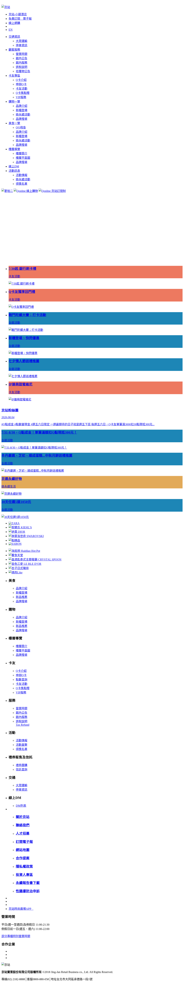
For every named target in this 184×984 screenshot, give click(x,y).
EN (11, 29)
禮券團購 (21, 765)
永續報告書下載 (28, 883)
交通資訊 (14, 36)
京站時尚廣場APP (21, 908)
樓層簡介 (21, 153)
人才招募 (22, 833)
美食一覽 (14, 123)
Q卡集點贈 (22, 92)
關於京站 (22, 817)
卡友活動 (21, 88)
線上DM (14, 166)
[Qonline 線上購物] (26, 190)
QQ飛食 (21, 127)
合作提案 (22, 858)
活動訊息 (14, 170)
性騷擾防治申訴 (28, 891)
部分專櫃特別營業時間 (15, 936)
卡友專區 (14, 75)
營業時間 (21, 54)
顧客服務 (14, 49)
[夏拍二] (7, 190)
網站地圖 (22, 850)
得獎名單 (21, 183)
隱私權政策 (24, 866)
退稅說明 (21, 66)
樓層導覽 (14, 149)
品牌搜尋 (21, 118)
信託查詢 (21, 769)
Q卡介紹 (21, 79)
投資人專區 (24, 875)
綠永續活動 (23, 114)
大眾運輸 (21, 41)
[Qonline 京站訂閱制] (52, 190)
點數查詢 (21, 679)
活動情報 (21, 175)
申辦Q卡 (21, 84)
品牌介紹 (21, 105)
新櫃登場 (21, 110)
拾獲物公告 (23, 71)
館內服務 (21, 62)
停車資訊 (21, 45)
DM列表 (21, 805)
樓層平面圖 (23, 157)
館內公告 (21, 58)
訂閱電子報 (24, 842)
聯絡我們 (22, 825)
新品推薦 (21, 597)
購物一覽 (14, 101)
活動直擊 (21, 744)
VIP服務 (21, 97)
